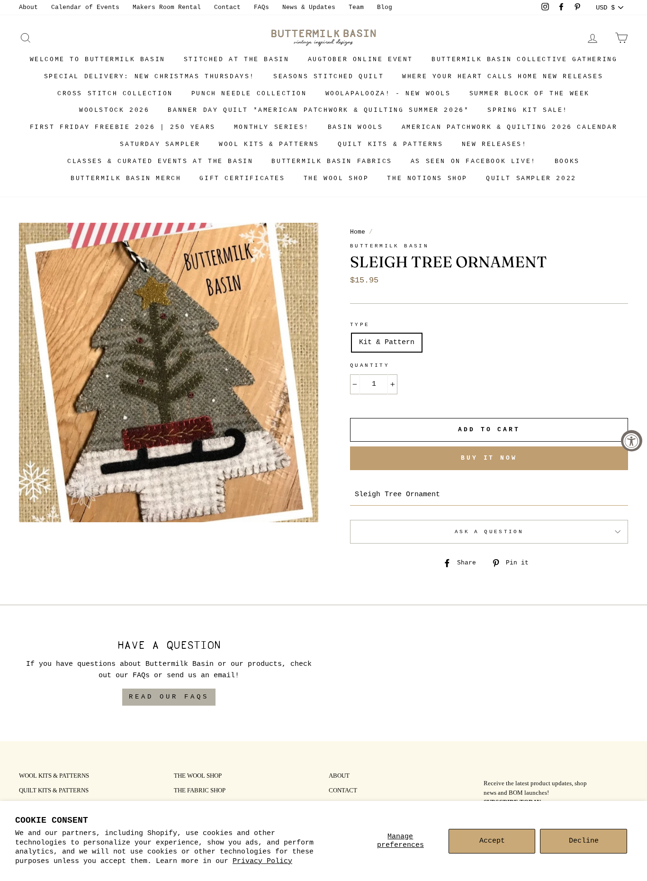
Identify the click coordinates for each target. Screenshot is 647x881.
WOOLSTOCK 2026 (114, 110)
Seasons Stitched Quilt (328, 76)
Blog (384, 7)
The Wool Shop (336, 178)
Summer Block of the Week (529, 93)
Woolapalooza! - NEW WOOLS (388, 93)
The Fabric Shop (199, 791)
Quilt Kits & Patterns (390, 144)
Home (357, 232)
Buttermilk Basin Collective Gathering (524, 59)
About (28, 7)
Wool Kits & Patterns (269, 144)
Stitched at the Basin (236, 59)
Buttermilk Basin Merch (126, 178)
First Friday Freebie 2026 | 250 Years (123, 127)
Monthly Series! (271, 127)
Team (356, 7)
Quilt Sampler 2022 (531, 178)
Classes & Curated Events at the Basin (160, 161)
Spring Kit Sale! (527, 110)
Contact (227, 7)
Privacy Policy (262, 861)
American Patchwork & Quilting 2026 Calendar (510, 127)
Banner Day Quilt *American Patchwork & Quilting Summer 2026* (318, 110)
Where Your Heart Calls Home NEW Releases (502, 76)
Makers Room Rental (167, 7)
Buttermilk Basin (389, 246)
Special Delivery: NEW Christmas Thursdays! (149, 76)
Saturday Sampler (160, 144)
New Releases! (494, 144)
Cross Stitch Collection (115, 93)
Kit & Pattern (386, 342)
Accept (492, 841)
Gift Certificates (242, 178)
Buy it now (489, 458)
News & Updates (308, 7)
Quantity (369, 365)
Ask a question (489, 532)
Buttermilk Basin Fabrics (331, 161)
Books (567, 161)
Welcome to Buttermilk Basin (97, 59)
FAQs (261, 7)
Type (360, 324)
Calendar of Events (85, 7)
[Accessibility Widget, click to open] (631, 440)
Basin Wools (355, 127)
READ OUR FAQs (169, 696)
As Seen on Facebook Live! (473, 161)
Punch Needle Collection (249, 93)
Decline (584, 841)
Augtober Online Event (360, 59)
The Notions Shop (427, 178)
